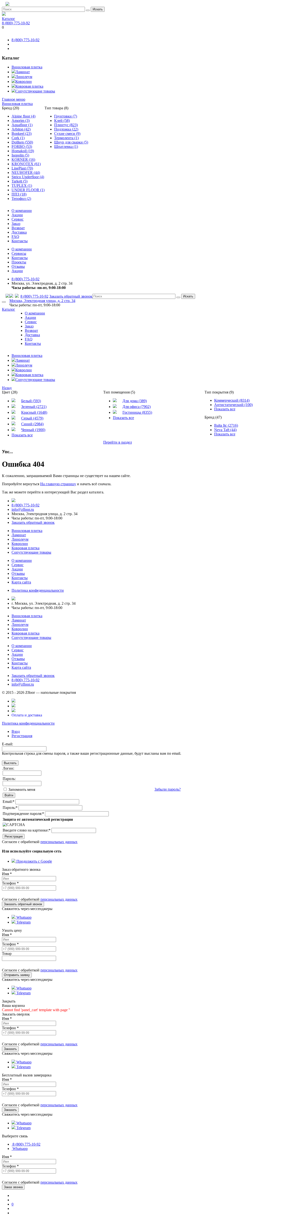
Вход (16, 731)
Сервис (18, 219)
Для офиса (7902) (136, 407)
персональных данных (58, 842)
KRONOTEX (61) (26, 164)
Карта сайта (21, 582)
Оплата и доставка (27, 715)
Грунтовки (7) (65, 116)
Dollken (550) (22, 142)
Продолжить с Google (33, 861)
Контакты (20, 241)
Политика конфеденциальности (38, 590)
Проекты (19, 262)
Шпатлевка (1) (66, 146)
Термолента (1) (66, 138)
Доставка (19, 232)
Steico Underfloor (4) (28, 177)
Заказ (16, 224)
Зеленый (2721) (33, 407)
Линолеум (23, 77)
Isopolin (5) (20, 155)
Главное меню (13, 99)
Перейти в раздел (117, 442)
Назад (7, 388)
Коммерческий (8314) (232, 400)
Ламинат (22, 72)
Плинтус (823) (66, 125)
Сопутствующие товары (35, 91)
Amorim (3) (21, 120)
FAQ (15, 237)
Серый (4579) (32, 418)
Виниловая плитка (27, 67)
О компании (22, 211)
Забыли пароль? (167, 789)
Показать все (22, 435)
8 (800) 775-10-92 (16, 23)
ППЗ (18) (19, 194)
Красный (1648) (34, 412)
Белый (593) (31, 401)
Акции (17, 215)
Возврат (18, 228)
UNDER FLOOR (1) (28, 190)
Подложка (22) (66, 129)
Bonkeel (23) (22, 133)
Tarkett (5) (19, 181)
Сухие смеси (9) (67, 133)
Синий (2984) (32, 424)
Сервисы (19, 253)
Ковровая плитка (29, 86)
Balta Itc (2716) (226, 425)
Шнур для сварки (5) (71, 142)
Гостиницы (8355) (137, 412)
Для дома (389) (134, 401)
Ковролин (23, 81)
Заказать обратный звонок (70, 296)
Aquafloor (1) (22, 125)
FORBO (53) (22, 146)
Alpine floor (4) (23, 116)
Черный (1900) (33, 430)
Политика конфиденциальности (28, 723)
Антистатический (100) (233, 405)
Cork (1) (18, 138)
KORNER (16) (23, 159)
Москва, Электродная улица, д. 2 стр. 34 (42, 301)
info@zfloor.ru (23, 509)
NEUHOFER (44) (26, 172)
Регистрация (22, 736)
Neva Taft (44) (225, 430)
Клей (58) (62, 120)
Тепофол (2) (21, 199)
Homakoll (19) (23, 151)
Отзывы (18, 266)
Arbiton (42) (21, 129)
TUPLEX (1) (22, 186)
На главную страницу (58, 484)
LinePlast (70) (22, 168)
